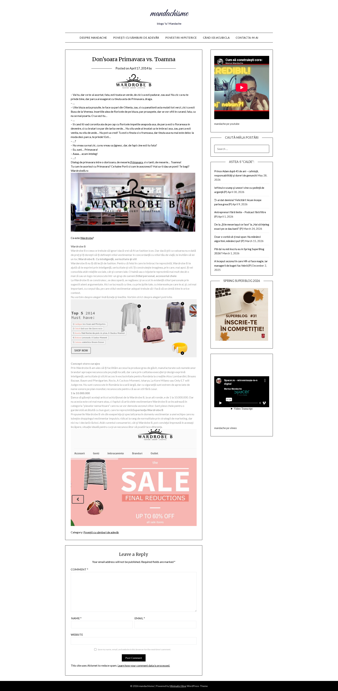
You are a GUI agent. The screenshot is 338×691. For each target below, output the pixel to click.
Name (76, 618)
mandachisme (169, 13)
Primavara (136, 162)
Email (139, 618)
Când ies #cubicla (216, 37)
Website (77, 634)
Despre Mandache (93, 37)
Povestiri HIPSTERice (181, 37)
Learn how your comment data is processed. (144, 665)
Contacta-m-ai (247, 37)
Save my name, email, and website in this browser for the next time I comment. (134, 649)
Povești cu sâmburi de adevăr (136, 37)
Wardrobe (86, 238)
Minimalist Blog (178, 685)
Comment (79, 569)
